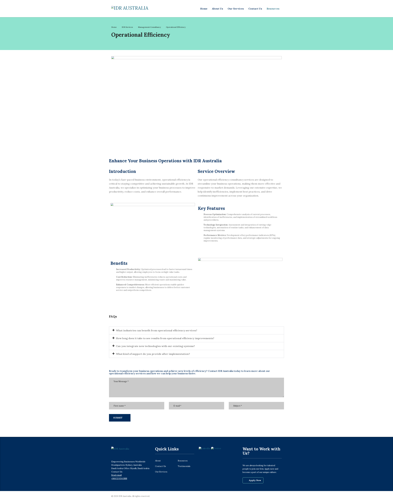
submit (118, 417)
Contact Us (255, 8)
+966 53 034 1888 (119, 478)
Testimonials (184, 466)
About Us (217, 8)
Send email (116, 475)
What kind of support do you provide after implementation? (153, 353)
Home (203, 8)
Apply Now (255, 480)
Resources (273, 8)
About (158, 461)
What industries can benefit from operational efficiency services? (156, 330)
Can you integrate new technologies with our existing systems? (155, 346)
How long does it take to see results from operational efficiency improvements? (165, 338)
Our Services (236, 8)
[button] (196, 330)
